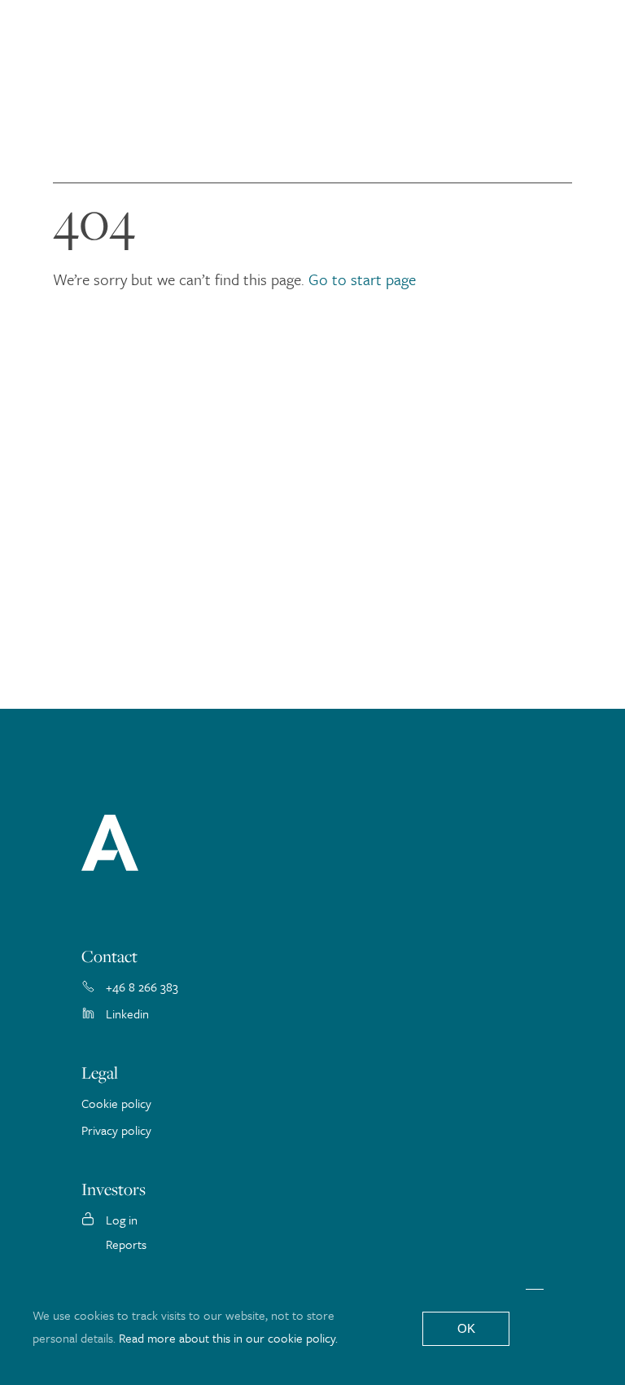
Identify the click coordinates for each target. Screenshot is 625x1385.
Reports (126, 1244)
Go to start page (362, 279)
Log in (122, 1220)
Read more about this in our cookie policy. (228, 1338)
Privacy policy (116, 1130)
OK (466, 1328)
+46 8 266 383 (142, 987)
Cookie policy (116, 1103)
